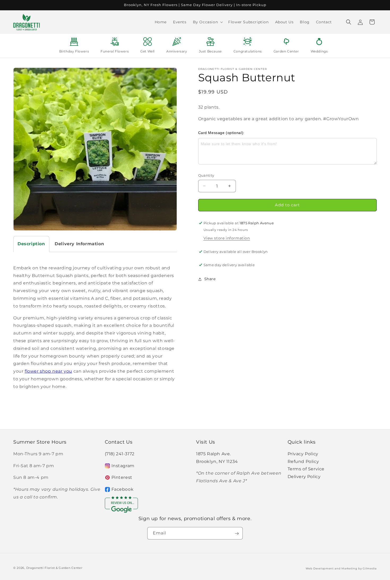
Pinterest (121, 477)
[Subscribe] (236, 533)
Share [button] (210, 278)
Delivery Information (79, 243)
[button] (207, 22)
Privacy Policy (303, 453)
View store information (226, 238)
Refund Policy (303, 461)
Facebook (122, 489)
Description (31, 243)
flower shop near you (48, 371)
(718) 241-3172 (120, 453)
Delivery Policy (304, 476)
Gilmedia (370, 568)
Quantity (206, 175)
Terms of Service (306, 468)
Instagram (123, 465)
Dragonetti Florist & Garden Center (54, 568)
